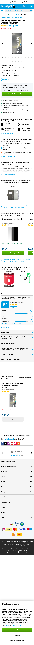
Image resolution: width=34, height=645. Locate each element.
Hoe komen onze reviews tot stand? (11, 323)
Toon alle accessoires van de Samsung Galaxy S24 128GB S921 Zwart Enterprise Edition (17, 206)
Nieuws (13, 548)
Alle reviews (6, 327)
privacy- (7, 625)
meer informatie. (22, 545)
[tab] (2, 57)
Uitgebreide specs (8, 133)
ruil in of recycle (25, 110)
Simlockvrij (6, 79)
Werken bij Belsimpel (27, 548)
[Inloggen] (24, 6)
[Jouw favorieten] (28, 6)
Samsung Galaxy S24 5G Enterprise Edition (12, 17)
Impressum (14, 550)
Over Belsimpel (5, 548)
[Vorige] (3, 43)
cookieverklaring (16, 625)
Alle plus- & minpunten (9, 156)
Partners (18, 548)
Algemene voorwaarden (12, 552)
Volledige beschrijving (9, 174)
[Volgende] (31, 43)
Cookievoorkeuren (23, 550)
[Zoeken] (31, 10)
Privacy (8, 550)
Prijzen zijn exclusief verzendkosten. (19, 543)
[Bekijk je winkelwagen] (31, 6)
